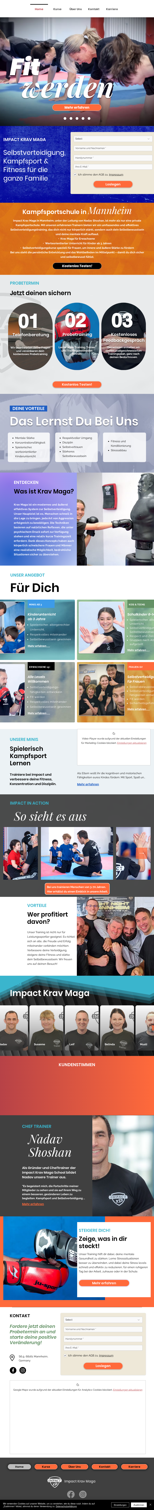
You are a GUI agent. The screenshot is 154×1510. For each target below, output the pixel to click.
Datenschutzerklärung (66, 1506)
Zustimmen (139, 1504)
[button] (57, 7)
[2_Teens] (71, 118)
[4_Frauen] (83, 118)
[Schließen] (150, 1505)
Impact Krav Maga (79, 1481)
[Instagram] (22, 1370)
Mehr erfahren (88, 784)
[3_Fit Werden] (77, 118)
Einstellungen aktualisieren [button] (131, 743)
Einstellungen (120, 1504)
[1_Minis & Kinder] (65, 118)
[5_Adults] (89, 118)
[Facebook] (13, 1370)
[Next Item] (141, 853)
